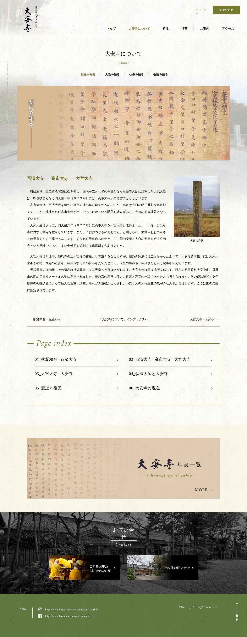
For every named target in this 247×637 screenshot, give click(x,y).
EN (204, 9)
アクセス (228, 28)
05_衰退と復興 (48, 388)
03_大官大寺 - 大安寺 (54, 373)
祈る (166, 28)
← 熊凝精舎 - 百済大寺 (43, 319)
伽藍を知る (160, 74)
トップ (111, 28)
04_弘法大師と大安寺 (148, 373)
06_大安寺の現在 (144, 388)
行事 (184, 28)
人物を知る (112, 74)
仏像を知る (136, 74)
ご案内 (204, 28)
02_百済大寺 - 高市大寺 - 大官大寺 (159, 359)
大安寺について (139, 28)
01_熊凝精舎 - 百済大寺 (56, 359)
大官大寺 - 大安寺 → (205, 319)
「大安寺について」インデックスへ (123, 319)
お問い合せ (226, 9)
